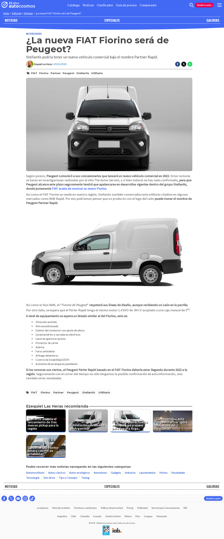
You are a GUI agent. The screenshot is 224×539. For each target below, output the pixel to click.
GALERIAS (212, 20)
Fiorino (43, 73)
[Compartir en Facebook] (177, 64)
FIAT (34, 73)
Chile (73, 516)
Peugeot (68, 73)
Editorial (16, 13)
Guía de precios (126, 5)
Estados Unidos (113, 516)
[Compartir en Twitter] (183, 64)
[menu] (219, 5)
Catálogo (73, 5)
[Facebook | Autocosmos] (4, 498)
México (128, 516)
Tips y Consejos (68, 477)
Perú (137, 516)
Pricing (130, 507)
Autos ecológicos (79, 472)
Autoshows (100, 472)
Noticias (88, 5)
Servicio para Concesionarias (166, 507)
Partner (56, 73)
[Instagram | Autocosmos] (25, 498)
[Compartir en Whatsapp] (189, 64)
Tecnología (32, 477)
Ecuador (97, 516)
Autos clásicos (56, 472)
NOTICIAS (11, 20)
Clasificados (105, 5)
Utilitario (97, 73)
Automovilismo (35, 472)
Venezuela (161, 516)
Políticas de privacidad (112, 507)
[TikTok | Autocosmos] (32, 498)
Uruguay (148, 516)
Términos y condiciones (85, 507)
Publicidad (142, 507)
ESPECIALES (112, 20)
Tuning (85, 477)
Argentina (62, 516)
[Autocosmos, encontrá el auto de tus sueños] (18, 5)
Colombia (84, 516)
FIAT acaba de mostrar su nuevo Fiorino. (79, 188)
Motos (163, 472)
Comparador (148, 5)
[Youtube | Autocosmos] (18, 498)
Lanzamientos (147, 472)
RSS (185, 507)
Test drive (49, 477)
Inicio (6, 13)
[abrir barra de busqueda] (191, 5)
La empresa (42, 507)
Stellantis (82, 73)
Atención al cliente (61, 507)
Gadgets (116, 472)
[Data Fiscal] (106, 531)
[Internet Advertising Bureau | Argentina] (117, 530)
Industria (130, 472)
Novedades (34, 33)
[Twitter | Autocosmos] (11, 498)
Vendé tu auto (204, 5)
